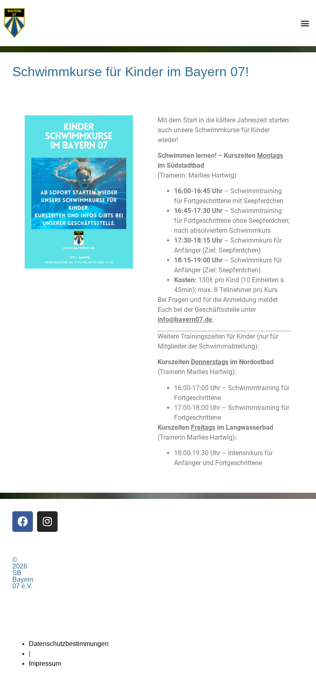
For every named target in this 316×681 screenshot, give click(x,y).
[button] (305, 23)
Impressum (45, 663)
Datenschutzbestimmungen (69, 643)
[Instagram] (47, 521)
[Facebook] (22, 521)
